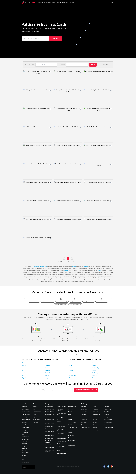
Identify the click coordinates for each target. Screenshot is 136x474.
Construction (72, 375)
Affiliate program (37, 411)
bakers (74, 266)
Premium (47, 370)
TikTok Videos (60, 417)
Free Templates (25, 436)
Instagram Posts (49, 423)
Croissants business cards (60, 304)
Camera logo (84, 419)
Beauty (70, 367)
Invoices (70, 409)
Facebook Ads (48, 417)
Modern (47, 367)
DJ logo (94, 406)
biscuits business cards (101, 301)
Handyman (95, 362)
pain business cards (55, 299)
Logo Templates (26, 409)
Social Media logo (108, 427)
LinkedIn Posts (49, 438)
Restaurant (95, 378)
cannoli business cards (88, 301)
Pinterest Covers (49, 447)
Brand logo (83, 414)
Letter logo (95, 430)
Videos (70, 432)
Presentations (71, 445)
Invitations (71, 424)
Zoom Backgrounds (61, 453)
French (100, 270)
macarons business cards (75, 304)
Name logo (106, 414)
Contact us (35, 414)
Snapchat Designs (61, 406)
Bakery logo (84, 409)
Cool (23, 370)
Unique (47, 378)
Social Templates (26, 414)
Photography (95, 373)
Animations (71, 435)
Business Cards (50, 2)
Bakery (71, 362)
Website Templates (26, 419)
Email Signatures (72, 406)
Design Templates (26, 411)
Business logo (84, 417)
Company (24, 367)
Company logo (84, 424)
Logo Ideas (24, 422)
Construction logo (85, 427)
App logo (83, 406)
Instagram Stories (49, 428)
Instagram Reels (49, 426)
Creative (24, 373)
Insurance (94, 365)
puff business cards (107, 299)
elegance (66, 270)
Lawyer (94, 370)
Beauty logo (84, 411)
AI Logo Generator (26, 446)
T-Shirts (70, 430)
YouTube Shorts (61, 443)
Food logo (95, 422)
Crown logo (84, 430)
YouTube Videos (61, 446)
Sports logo (107, 430)
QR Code (70, 443)
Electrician (71, 378)
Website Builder (26, 452)
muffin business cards (67, 299)
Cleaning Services (73, 373)
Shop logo (106, 424)
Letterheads (71, 437)
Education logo (96, 414)
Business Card (43, 266)
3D (22, 362)
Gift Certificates (72, 422)
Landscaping (95, 367)
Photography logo (108, 417)
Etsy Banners (71, 440)
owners (86, 266)
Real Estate (95, 375)
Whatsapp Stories (61, 438)
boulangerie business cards (47, 301)
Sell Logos (35, 422)
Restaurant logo (108, 422)
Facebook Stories (49, 409)
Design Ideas (25, 424)
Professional (48, 373)
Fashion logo (96, 417)
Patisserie (36, 266)
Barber (70, 365)
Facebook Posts (49, 406)
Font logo (95, 419)
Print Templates (26, 417)
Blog (34, 409)
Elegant (24, 378)
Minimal (47, 365)
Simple (47, 375)
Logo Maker (40, 2)
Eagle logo (95, 411)
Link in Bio (24, 455)
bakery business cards (30, 299)
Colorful (24, 365)
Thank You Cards (72, 427)
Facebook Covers (49, 411)
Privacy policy (36, 419)
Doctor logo (96, 409)
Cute (23, 375)
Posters (70, 419)
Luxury (47, 362)
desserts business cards (62, 301)
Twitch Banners (61, 426)
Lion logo (106, 406)
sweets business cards (43, 299)
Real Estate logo (108, 419)
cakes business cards (34, 301)
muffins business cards (75, 301)
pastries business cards (94, 299)
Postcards (70, 417)
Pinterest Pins (48, 445)
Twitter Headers (61, 433)
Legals (34, 417)
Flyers (69, 414)
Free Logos (24, 430)
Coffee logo (84, 422)
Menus (70, 411)
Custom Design (25, 439)
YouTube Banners (61, 441)
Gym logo (95, 427)
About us (35, 406)
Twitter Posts (60, 436)
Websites (64, 2)
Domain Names (25, 462)
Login (34, 424)
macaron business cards (81, 299)
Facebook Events (49, 414)
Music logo (106, 411)
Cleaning (71, 370)
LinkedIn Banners (49, 435)
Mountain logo (107, 409)
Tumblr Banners (61, 424)
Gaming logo (96, 424)
